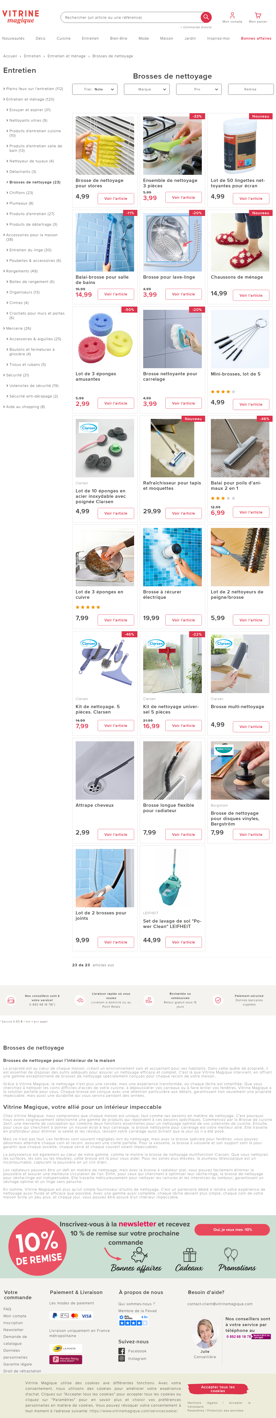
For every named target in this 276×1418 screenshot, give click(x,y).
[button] (23, 1295)
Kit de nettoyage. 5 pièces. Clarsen (98, 709)
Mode (144, 38)
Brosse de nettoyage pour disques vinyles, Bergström (235, 818)
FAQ (7, 1309)
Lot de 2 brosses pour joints (101, 915)
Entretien (90, 38)
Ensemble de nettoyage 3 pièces (170, 183)
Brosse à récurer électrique (162, 594)
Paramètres (196, 1410)
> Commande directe (196, 27)
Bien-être (118, 38)
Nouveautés (13, 38)
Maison (166, 38)
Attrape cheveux (95, 805)
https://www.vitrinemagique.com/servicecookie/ (134, 1411)
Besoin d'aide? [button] (206, 1292)
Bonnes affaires (256, 38)
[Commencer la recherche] (206, 17)
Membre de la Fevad (137, 1310)
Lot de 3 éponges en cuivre (99, 594)
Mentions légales (203, 1403)
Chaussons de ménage (237, 277)
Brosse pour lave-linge (169, 277)
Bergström (219, 805)
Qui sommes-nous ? (136, 1304)
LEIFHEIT (150, 913)
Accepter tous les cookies (218, 1389)
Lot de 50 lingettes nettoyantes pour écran (238, 183)
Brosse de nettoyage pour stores (100, 183)
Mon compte (15, 1316)
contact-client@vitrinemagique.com (220, 1304)
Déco (40, 38)
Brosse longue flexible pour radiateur (168, 808)
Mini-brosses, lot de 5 (236, 374)
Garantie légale (17, 1364)
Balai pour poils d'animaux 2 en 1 (236, 485)
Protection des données (225, 1410)
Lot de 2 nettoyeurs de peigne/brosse (237, 594)
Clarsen (82, 483)
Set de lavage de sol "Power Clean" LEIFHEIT (172, 923)
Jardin (190, 38)
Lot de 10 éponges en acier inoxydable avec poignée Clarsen (101, 496)
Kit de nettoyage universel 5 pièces (171, 709)
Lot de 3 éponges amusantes (96, 376)
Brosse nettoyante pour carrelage (170, 376)
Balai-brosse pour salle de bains (102, 279)
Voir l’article (115, 198)
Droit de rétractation (22, 1371)
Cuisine (64, 38)
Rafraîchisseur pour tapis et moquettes (172, 485)
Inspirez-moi (218, 38)
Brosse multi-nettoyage (237, 707)
